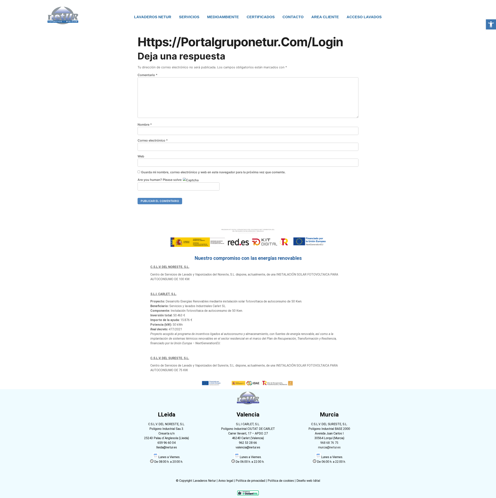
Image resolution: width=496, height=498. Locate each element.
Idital (316, 481)
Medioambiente (223, 17)
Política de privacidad (250, 481)
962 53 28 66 (248, 443)
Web (141, 156)
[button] (491, 24)
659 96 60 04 (167, 443)
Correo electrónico (153, 140)
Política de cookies (281, 481)
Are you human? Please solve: (160, 180)
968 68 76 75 (329, 443)
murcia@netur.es (329, 447)
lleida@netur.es (166, 447)
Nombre (145, 124)
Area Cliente (325, 17)
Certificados (261, 17)
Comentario (148, 75)
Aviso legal (226, 481)
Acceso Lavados (364, 17)
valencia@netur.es (248, 447)
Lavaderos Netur (152, 17)
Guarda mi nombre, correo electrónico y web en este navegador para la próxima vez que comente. (213, 172)
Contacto (293, 17)
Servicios (189, 17)
